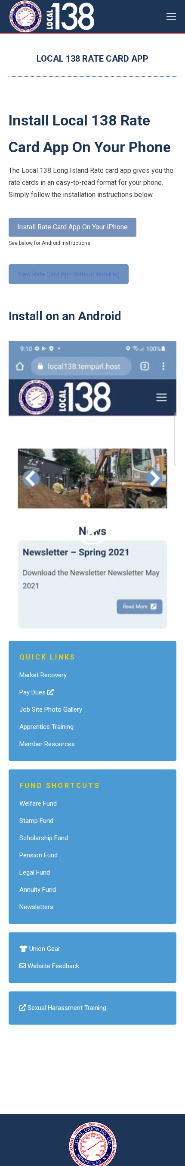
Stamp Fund (36, 821)
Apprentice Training (46, 727)
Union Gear (44, 949)
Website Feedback (52, 966)
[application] (92, 528)
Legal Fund (34, 872)
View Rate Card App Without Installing (69, 274)
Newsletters (36, 907)
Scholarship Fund (43, 838)
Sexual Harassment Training (66, 1008)
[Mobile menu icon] (171, 17)
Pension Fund (38, 855)
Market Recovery (43, 675)
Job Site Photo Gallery (50, 709)
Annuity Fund (37, 890)
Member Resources (47, 744)
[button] (92, 528)
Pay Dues (33, 692)
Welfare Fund (38, 803)
